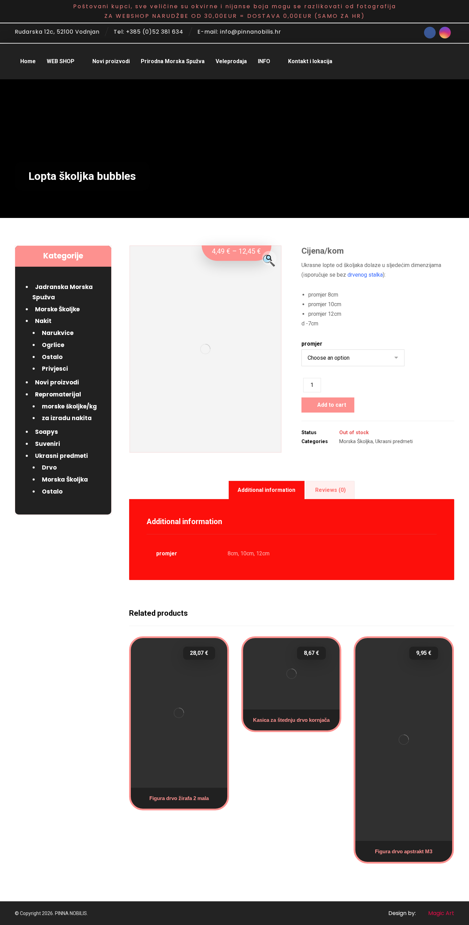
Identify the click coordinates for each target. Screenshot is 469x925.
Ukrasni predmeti (394, 441)
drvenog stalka (365, 274)
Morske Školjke (57, 309)
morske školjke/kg (69, 406)
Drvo (49, 467)
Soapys (46, 432)
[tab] (267, 490)
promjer (311, 344)
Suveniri (47, 444)
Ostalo (52, 357)
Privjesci (55, 369)
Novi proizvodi (57, 382)
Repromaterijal (58, 394)
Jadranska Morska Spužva (62, 292)
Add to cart (331, 405)
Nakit (43, 321)
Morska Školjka (356, 441)
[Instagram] (445, 32)
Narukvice (57, 333)
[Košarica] (448, 59)
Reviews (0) (330, 490)
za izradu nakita (67, 418)
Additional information (266, 490)
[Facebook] (430, 32)
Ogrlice (53, 345)
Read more (294, 704)
